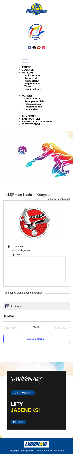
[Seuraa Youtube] (39, 47)
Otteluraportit (32, 98)
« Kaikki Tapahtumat (59, 199)
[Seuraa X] (34, 47)
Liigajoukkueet (33, 89)
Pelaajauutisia (32, 104)
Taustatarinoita (33, 106)
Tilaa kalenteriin (34, 339)
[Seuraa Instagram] (43, 47)
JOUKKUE (28, 70)
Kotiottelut (30, 78)
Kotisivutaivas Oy (55, 450)
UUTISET (27, 95)
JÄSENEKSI (18, 422)
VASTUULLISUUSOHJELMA (37, 121)
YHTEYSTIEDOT (31, 124)
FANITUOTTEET (31, 118)
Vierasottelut (31, 80)
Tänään (36, 327)
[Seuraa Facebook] (29, 47)
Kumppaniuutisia (34, 101)
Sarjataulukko (32, 83)
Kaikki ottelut (32, 75)
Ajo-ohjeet (17, 254)
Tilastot (28, 86)
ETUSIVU (27, 67)
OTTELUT (27, 72)
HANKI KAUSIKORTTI (23, 393)
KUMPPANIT (29, 116)
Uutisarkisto (31, 109)
